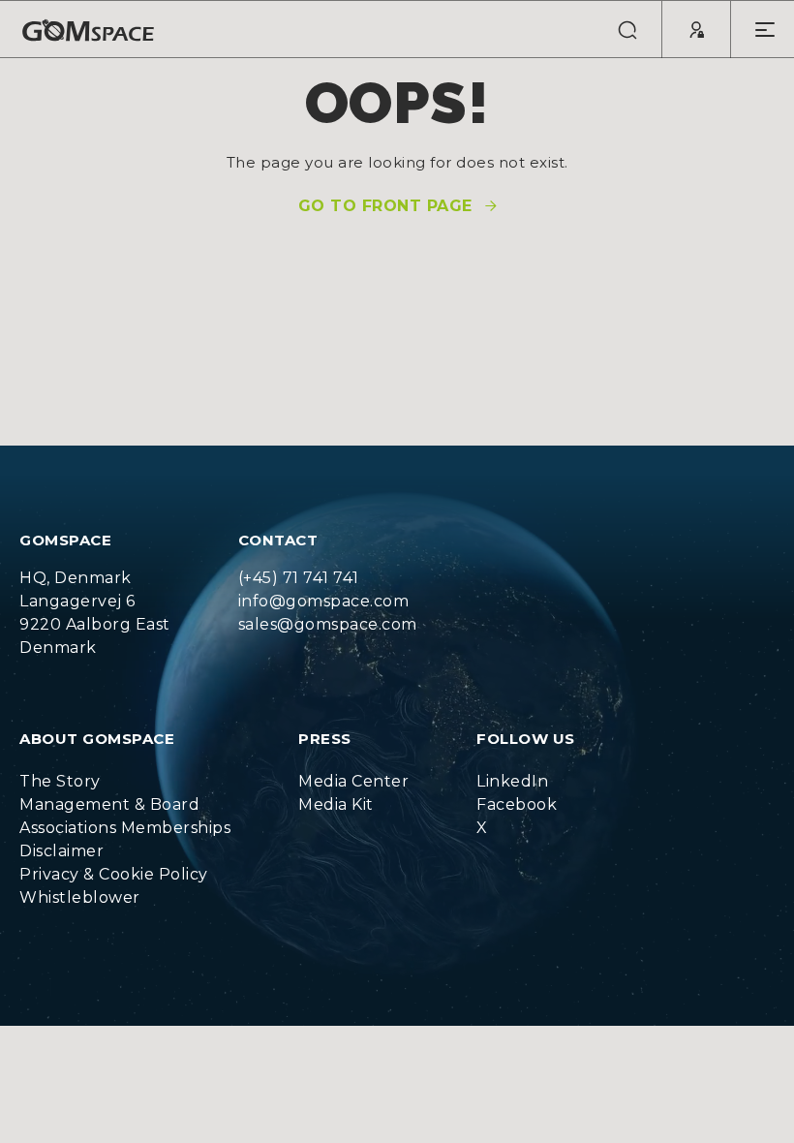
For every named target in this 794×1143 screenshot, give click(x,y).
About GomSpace (96, 738)
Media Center (353, 781)
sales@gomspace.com (327, 624)
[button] (628, 29)
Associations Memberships (124, 828)
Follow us (525, 738)
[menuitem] (124, 781)
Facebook (516, 804)
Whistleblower (79, 897)
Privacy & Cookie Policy (113, 874)
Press (324, 738)
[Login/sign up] (696, 29)
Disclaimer (61, 851)
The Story (60, 781)
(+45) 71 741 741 (298, 578)
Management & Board (109, 804)
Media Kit (336, 804)
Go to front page (385, 206)
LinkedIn (512, 781)
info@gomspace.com (324, 601)
